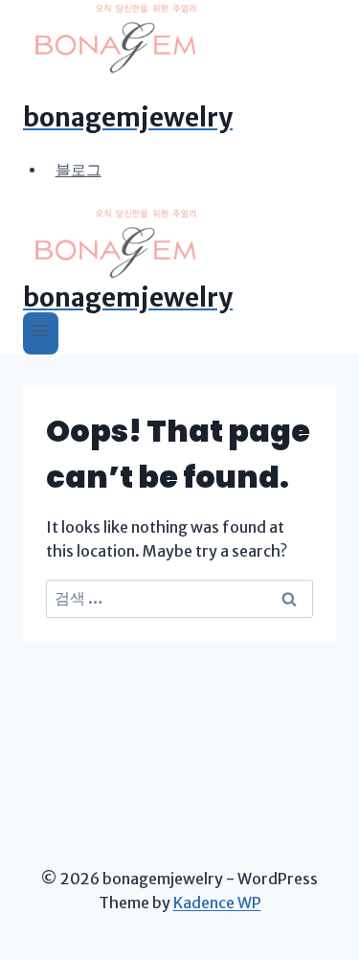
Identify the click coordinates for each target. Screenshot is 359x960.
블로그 (78, 168)
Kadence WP (217, 902)
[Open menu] (40, 333)
